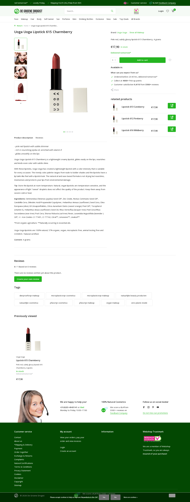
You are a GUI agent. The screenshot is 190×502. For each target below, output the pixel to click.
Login (62, 447)
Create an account (68, 451)
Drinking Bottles (86, 19)
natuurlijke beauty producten (133, 295)
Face (16, 19)
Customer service (139, 3)
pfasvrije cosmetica (58, 302)
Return (19, 26)
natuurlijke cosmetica (29, 302)
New (109, 19)
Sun (58, 19)
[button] (64, 131)
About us (18, 441)
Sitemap (17, 485)
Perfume (66, 19)
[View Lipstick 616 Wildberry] (115, 130)
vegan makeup (112, 302)
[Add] (172, 105)
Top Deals (124, 19)
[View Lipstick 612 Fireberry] (115, 119)
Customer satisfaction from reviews (136, 84)
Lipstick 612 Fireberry (132, 118)
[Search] (112, 11)
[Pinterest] (153, 407)
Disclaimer (18, 478)
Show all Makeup (137, 32)
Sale (115, 19)
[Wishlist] (167, 11)
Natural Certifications (23, 463)
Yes (104, 497)
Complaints (19, 459)
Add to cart (142, 60)
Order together (21, 452)
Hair (32, 19)
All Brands (135, 19)
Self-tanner (49, 19)
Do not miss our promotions (155, 413)
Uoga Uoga (122, 32)
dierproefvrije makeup (29, 295)
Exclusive (100, 19)
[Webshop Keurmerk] (136, 11)
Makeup (24, 19)
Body (39, 19)
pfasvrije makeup (86, 302)
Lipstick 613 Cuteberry (133, 106)
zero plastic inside (139, 302)
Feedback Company (167, 3)
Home (26, 26)
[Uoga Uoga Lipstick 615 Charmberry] (33, 339)
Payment (18, 448)
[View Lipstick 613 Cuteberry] (115, 107)
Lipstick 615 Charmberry (28, 360)
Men (74, 19)
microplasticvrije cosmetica (63, 295)
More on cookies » (130, 497)
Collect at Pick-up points (128, 80)
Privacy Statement (22, 470)
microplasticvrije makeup (98, 295)
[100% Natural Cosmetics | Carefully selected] (30, 11)
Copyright (18, 481)
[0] (172, 11)
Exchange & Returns (23, 455)
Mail (82, 407)
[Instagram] (148, 407)
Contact (17, 437)
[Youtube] (158, 407)
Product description (23, 137)
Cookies (17, 474)
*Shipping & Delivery (23, 444)
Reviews (39, 137)
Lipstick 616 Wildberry (133, 130)
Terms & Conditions (23, 466)
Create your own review (28, 279)
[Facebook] (144, 407)
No (115, 497)
